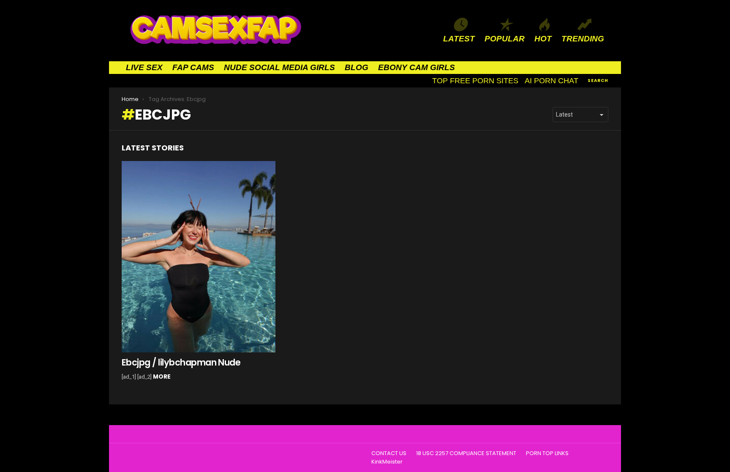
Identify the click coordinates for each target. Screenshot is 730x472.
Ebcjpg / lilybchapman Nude (181, 362)
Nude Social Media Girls (279, 67)
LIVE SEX (144, 67)
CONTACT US (388, 453)
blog (356, 67)
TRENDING (582, 38)
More (162, 376)
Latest (459, 38)
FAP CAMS (193, 67)
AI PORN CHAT (551, 80)
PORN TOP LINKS (547, 453)
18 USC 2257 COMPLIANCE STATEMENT (466, 453)
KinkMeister (387, 461)
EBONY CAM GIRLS (416, 67)
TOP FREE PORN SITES (475, 80)
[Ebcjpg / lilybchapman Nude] (198, 257)
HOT (543, 38)
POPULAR (505, 38)
